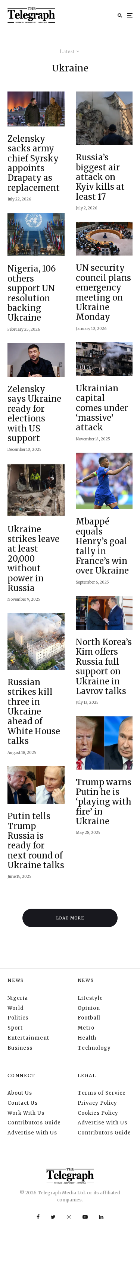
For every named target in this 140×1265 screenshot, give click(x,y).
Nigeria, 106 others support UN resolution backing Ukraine (31, 293)
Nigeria (17, 998)
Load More (70, 918)
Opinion (89, 1008)
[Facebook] (38, 1217)
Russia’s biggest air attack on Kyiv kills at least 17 (100, 177)
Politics (17, 1018)
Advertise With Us (32, 1133)
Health (87, 1038)
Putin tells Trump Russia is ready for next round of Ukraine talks (35, 840)
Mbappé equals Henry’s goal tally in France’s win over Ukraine (102, 546)
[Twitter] (53, 1217)
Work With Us (25, 1113)
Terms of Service (102, 1093)
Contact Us (22, 1103)
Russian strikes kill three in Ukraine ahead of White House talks (33, 711)
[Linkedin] (101, 1217)
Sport (15, 1028)
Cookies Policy (98, 1113)
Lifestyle (90, 998)
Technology (94, 1048)
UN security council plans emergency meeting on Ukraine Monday (103, 292)
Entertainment (28, 1038)
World (15, 1008)
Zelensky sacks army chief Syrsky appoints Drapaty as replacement (33, 163)
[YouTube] (85, 1217)
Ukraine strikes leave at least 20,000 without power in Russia (33, 558)
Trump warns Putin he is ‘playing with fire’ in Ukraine (103, 801)
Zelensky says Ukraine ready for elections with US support (34, 413)
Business (19, 1048)
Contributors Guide (34, 1123)
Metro (86, 1028)
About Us (19, 1093)
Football (89, 1018)
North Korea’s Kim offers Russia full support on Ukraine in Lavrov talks (104, 666)
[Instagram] (69, 1217)
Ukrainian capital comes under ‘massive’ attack (102, 408)
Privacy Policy (97, 1103)
